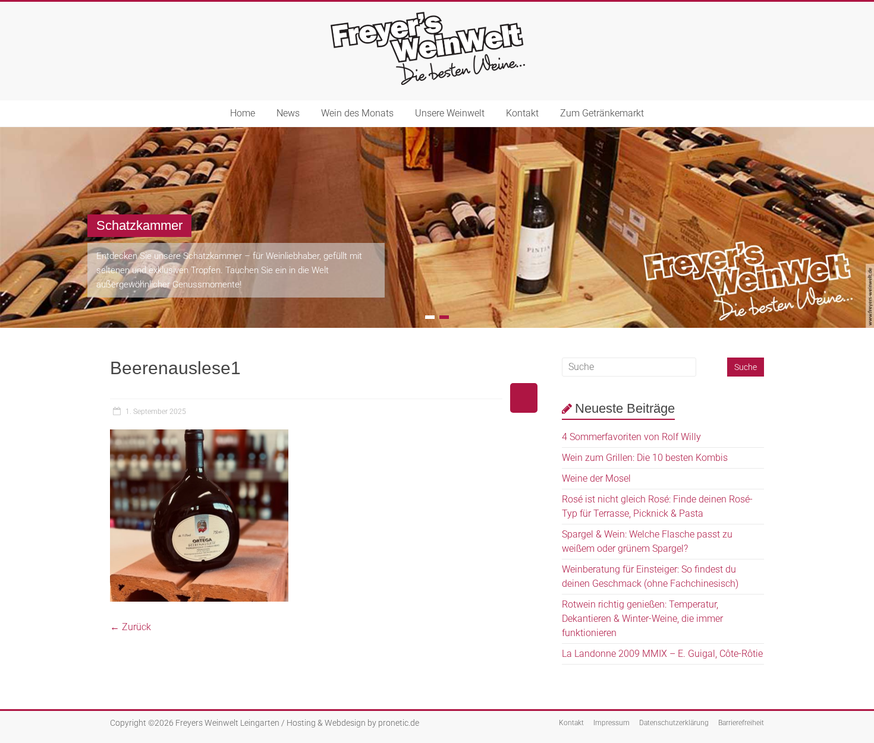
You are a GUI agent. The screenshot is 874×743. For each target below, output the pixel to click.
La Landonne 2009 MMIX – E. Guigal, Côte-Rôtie (662, 653)
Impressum (611, 723)
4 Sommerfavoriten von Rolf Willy (631, 436)
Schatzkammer (139, 225)
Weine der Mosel (596, 478)
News (288, 113)
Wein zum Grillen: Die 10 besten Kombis (645, 457)
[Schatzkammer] (437, 132)
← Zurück (130, 627)
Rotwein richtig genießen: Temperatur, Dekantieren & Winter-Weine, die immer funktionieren (642, 618)
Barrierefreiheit (741, 723)
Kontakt (522, 113)
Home (242, 113)
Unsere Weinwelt (450, 113)
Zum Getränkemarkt (602, 113)
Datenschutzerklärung (674, 723)
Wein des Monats (357, 113)
